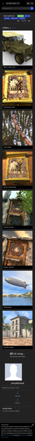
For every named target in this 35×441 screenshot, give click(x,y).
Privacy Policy (5, 437)
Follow (21, 16)
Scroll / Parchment (9, 187)
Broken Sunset (8, 267)
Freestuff (15, 18)
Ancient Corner (8, 227)
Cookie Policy (24, 435)
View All (14, 28)
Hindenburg (7, 307)
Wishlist (23, 18)
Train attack (7, 147)
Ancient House (8, 347)
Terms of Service (7, 435)
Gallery (8, 18)
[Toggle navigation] (3, 3)
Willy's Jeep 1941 (9, 67)
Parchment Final (9, 107)
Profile (28, 16)
